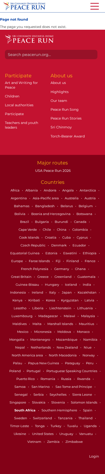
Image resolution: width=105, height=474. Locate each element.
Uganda (90, 426)
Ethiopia (90, 253)
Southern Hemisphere (60, 410)
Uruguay (66, 434)
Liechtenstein (60, 308)
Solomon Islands (84, 402)
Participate (14, 114)
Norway (89, 355)
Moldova (64, 332)
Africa (15, 190)
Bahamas (22, 206)
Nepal (20, 347)
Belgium (86, 206)
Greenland (63, 277)
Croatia (51, 237)
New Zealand (68, 347)
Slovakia (39, 402)
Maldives (19, 324)
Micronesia (43, 332)
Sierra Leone (82, 394)
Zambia (53, 442)
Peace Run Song (65, 109)
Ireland (38, 292)
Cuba (67, 237)
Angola (68, 190)
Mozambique (67, 339)
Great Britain (21, 277)
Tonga (40, 426)
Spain (88, 410)
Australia (72, 198)
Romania (48, 379)
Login (94, 456)
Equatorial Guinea (25, 253)
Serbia (38, 394)
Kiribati (34, 300)
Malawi (70, 316)
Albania (32, 190)
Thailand (85, 418)
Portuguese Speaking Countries (72, 371)
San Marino (41, 387)
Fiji (58, 261)
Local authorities (19, 105)
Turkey (56, 426)
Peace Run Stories (66, 118)
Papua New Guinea (44, 363)
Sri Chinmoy (61, 127)
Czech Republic (33, 245)
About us (58, 83)
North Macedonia (63, 355)
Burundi (62, 222)
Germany (62, 269)
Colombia (80, 229)
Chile (47, 229)
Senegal (21, 394)
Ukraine (20, 434)
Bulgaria (42, 222)
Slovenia (58, 402)
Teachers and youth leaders (21, 125)
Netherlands (41, 347)
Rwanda (84, 379)
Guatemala (86, 277)
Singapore (18, 402)
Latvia (89, 300)
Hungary (52, 284)
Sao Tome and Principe (74, 387)
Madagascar (48, 316)
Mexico (23, 332)
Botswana (84, 214)
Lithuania (85, 308)
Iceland (71, 284)
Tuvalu (73, 426)
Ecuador (80, 245)
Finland (73, 261)
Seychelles (58, 394)
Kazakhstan (87, 292)
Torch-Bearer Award (68, 136)
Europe (17, 261)
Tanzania (65, 418)
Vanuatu (86, 434)
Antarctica (88, 190)
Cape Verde (28, 229)
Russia (66, 379)
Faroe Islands (40, 261)
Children (12, 96)
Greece (43, 277)
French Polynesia (35, 269)
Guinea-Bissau (28, 284)
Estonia (51, 253)
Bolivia (20, 214)
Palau (18, 363)
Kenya (17, 300)
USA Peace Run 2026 (52, 170)
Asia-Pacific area (46, 198)
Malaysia (88, 316)
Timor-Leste (20, 426)
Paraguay (73, 363)
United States (43, 434)
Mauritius (87, 324)
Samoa (20, 387)
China (62, 229)
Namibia (90, 339)
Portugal (34, 371)
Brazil (25, 222)
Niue (88, 347)
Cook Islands (29, 237)
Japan (67, 292)
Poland (15, 371)
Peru (90, 363)
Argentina (19, 198)
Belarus (67, 206)
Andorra (50, 190)
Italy (53, 292)
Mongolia (17, 339)
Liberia (38, 308)
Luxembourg (22, 316)
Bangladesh (45, 206)
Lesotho (20, 308)
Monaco (83, 332)
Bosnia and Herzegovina (51, 214)
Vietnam (34, 442)
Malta (37, 324)
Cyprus (82, 237)
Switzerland (43, 418)
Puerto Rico (25, 379)
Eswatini (70, 253)
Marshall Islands (60, 324)
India (87, 284)
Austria (90, 198)
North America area (28, 355)
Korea (51, 300)
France (90, 261)
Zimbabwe (74, 442)
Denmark (59, 245)
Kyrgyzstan (70, 300)
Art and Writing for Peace (21, 85)
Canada (80, 222)
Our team (59, 100)
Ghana (80, 269)
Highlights (60, 92)
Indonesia (18, 292)
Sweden (21, 418)
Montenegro (40, 339)
